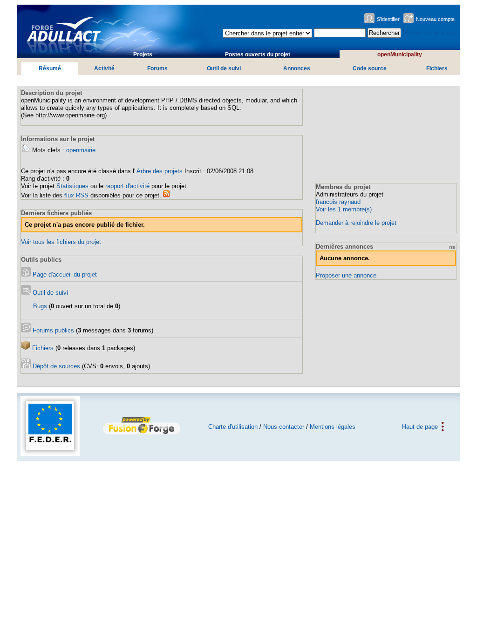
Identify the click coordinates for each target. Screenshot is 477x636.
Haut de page (420, 426)
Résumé (50, 68)
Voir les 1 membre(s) (344, 209)
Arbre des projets (159, 171)
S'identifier (388, 19)
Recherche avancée (430, 32)
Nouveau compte (435, 19)
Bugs (40, 306)
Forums (157, 68)
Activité (104, 68)
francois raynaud (338, 201)
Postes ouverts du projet (257, 54)
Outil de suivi (224, 68)
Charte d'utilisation (233, 426)
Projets (142, 54)
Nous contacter (283, 426)
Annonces (296, 68)
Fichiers (437, 68)
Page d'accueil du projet (64, 274)
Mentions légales (332, 426)
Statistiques (72, 186)
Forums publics (52, 330)
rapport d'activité (127, 186)
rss (452, 247)
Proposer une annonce (346, 275)
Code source (370, 68)
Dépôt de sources (55, 366)
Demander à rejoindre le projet (356, 222)
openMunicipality (399, 54)
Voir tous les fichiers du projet (61, 241)
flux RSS (76, 195)
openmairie (80, 150)
